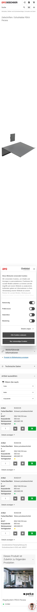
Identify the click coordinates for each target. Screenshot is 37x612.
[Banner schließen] (34, 269)
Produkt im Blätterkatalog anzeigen (16, 357)
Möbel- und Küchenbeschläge (16, 11)
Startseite (4, 11)
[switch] (32, 308)
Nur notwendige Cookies (18, 341)
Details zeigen (26, 329)
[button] (32, 606)
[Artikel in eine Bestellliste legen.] (23, 429)
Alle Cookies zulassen (18, 335)
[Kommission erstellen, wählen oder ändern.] (15, 429)
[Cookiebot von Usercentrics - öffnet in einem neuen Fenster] (22, 269)
